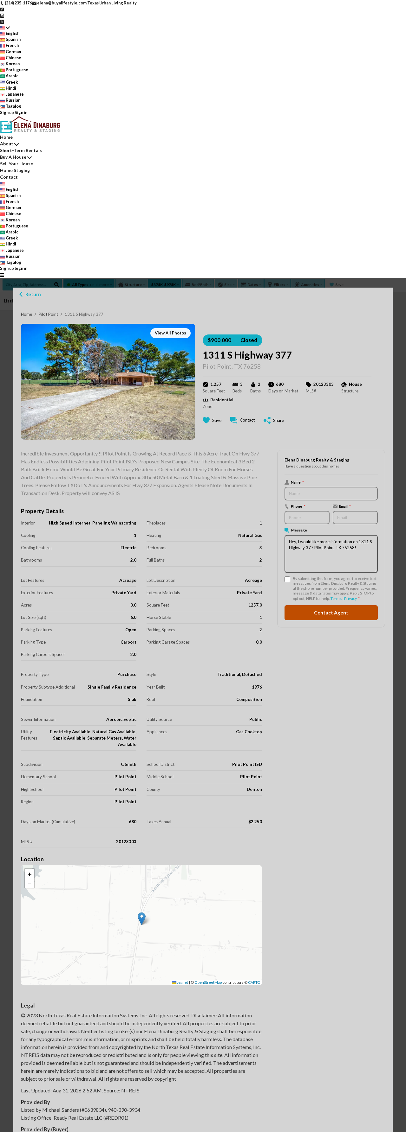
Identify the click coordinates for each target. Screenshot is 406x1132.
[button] (142, 918)
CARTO (254, 982)
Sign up (7, 112)
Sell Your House (16, 163)
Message (299, 530)
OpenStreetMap (208, 982)
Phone (298, 506)
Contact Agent (331, 612)
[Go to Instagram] (2, 14)
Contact (9, 177)
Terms (336, 598)
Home (26, 314)
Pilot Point (48, 314)
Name (297, 482)
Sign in (21, 112)
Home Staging (15, 170)
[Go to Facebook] (2, 8)
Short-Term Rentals (21, 150)
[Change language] (5, 27)
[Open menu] (2, 275)
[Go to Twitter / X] (2, 21)
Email (345, 506)
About (6, 143)
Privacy (350, 598)
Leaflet (182, 982)
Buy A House (13, 157)
